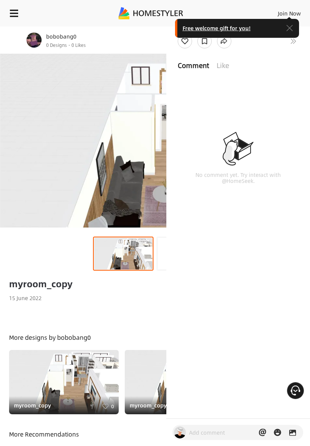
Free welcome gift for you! (217, 28)
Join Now (289, 13)
